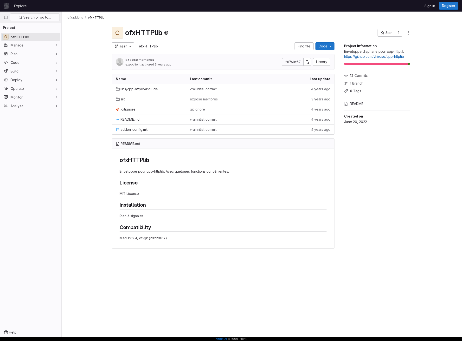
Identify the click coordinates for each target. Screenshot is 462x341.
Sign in (429, 6)
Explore (20, 6)
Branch (356, 83)
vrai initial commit (203, 89)
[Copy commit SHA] (307, 62)
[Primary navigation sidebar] (6, 17)
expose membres (139, 60)
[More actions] (408, 33)
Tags (355, 91)
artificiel (221, 339)
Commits (359, 75)
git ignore (197, 109)
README (356, 104)
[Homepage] (6, 6)
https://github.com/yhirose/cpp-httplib (374, 56)
